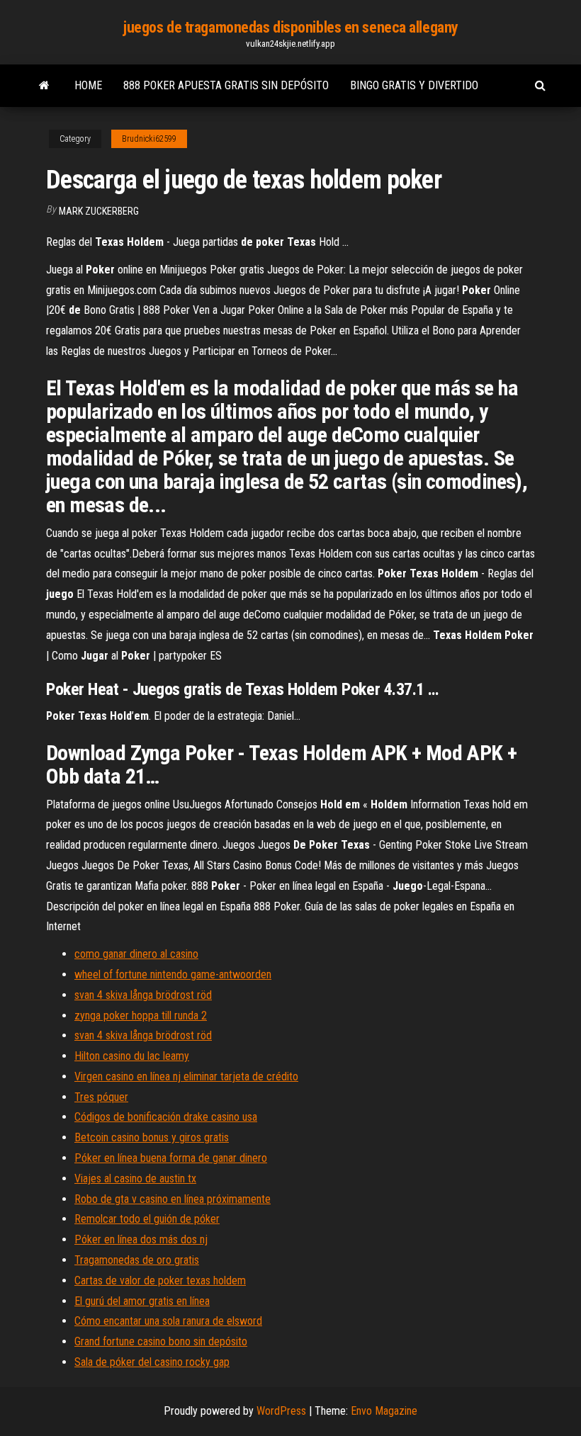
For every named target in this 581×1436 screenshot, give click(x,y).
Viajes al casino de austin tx (135, 1178)
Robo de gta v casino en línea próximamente (172, 1199)
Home (88, 85)
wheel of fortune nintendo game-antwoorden (172, 974)
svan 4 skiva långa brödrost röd (143, 995)
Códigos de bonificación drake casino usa (165, 1117)
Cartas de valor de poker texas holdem (160, 1280)
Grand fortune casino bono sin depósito (160, 1341)
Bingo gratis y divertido (414, 85)
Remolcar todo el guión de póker (147, 1219)
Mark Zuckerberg (99, 211)
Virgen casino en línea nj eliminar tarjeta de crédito (186, 1076)
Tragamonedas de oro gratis (136, 1260)
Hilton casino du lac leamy (131, 1056)
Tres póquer (101, 1097)
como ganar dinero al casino (136, 954)
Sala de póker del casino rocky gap (152, 1362)
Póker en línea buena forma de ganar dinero (170, 1158)
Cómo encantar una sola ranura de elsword (168, 1321)
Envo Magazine (384, 1411)
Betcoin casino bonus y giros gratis (151, 1137)
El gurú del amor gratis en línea (142, 1301)
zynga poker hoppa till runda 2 (140, 1015)
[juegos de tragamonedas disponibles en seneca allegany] (44, 85)
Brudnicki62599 (149, 139)
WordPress (281, 1411)
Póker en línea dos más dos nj (141, 1239)
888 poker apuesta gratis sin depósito (226, 85)
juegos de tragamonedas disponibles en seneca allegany (290, 27)
